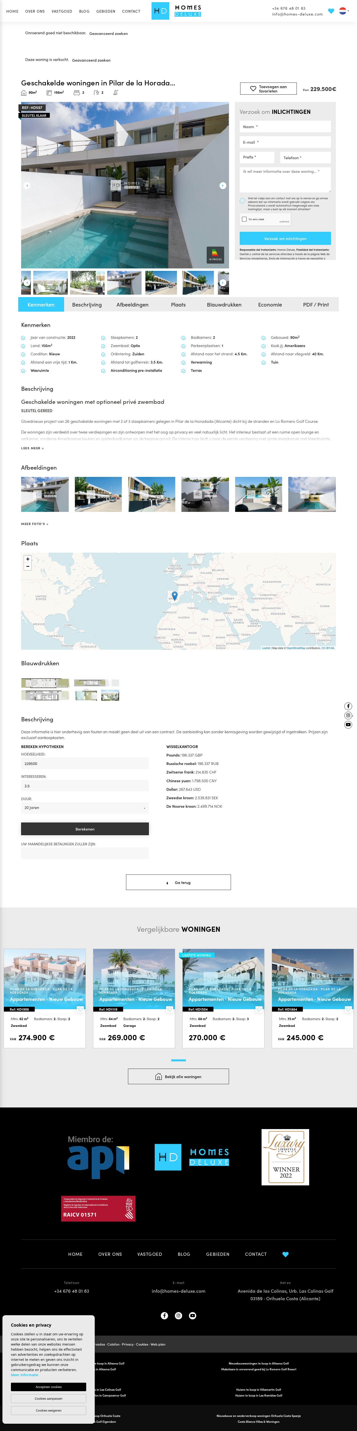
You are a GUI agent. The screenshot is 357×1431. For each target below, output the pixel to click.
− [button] (27, 566)
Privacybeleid (257, 205)
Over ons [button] (35, 11)
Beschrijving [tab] (87, 304)
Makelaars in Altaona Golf (98, 1369)
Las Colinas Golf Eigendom (98, 1421)
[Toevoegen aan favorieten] (80, 1009)
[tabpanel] (45, 998)
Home (12, 11)
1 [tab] (178, 1060)
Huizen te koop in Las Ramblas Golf (258, 1395)
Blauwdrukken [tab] (224, 304)
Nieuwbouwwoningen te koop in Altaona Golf (259, 1363)
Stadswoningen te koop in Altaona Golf (98, 1363)
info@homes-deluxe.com (297, 14)
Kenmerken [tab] (41, 304)
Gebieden (106, 11)
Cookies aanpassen (48, 1398)
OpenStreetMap (296, 648)
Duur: (26, 798)
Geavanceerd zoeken (108, 33)
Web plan (158, 1344)
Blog (84, 11)
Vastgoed (62, 11)
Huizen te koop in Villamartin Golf (258, 1389)
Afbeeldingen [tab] (133, 304)
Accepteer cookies (49, 1387)
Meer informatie (24, 1375)
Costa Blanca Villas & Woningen (259, 1421)
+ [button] (27, 559)
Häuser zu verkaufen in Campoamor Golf (98, 1395)
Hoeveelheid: (33, 754)
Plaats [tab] (178, 304)
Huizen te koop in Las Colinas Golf (98, 1389)
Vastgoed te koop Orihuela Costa (98, 1416)
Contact (131, 11)
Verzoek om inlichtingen (285, 238)
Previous (24, 185)
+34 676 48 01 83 (289, 8)
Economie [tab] (270, 304)
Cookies (142, 1344)
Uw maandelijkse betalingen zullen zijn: (58, 843)
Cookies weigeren (48, 1410)
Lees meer (31, 448)
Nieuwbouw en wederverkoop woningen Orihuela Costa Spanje (259, 1416)
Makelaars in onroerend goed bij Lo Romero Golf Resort (258, 1369)
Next (225, 185)
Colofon (113, 1344)
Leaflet (266, 648)
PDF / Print (316, 304)
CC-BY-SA (328, 648)
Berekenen (85, 829)
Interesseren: (33, 776)
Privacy (128, 1344)
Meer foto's (33, 523)
